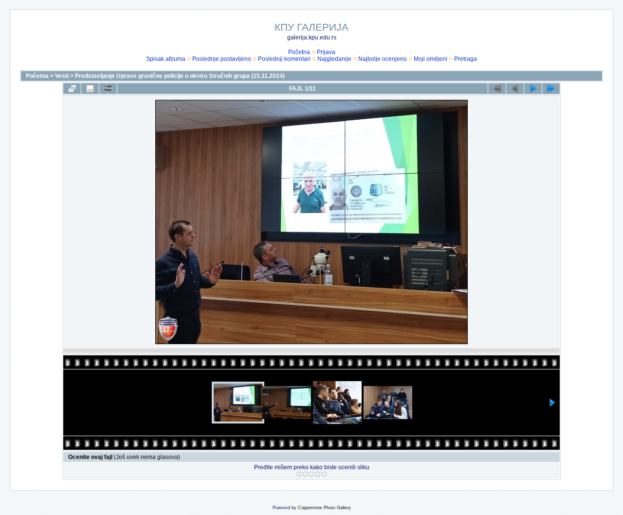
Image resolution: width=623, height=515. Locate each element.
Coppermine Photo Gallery (324, 507)
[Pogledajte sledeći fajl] (533, 88)
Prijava (326, 52)
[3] (312, 474)
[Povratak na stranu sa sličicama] (72, 88)
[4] (318, 474)
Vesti (62, 76)
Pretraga (465, 58)
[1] (299, 474)
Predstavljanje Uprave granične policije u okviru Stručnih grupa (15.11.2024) (180, 76)
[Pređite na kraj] (551, 88)
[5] (324, 474)
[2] (305, 474)
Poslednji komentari (284, 58)
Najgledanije (334, 58)
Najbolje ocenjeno (382, 58)
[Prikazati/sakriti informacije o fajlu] (90, 88)
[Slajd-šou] (108, 88)
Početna (299, 52)
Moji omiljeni (430, 58)
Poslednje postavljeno (221, 58)
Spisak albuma (165, 58)
